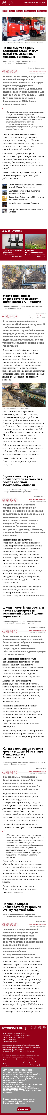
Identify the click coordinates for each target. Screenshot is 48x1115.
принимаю (23, 1109)
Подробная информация (10, 1067)
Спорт (43, 496)
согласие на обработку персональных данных (16, 1081)
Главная (31, 68)
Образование (41, 628)
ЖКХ (44, 313)
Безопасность (40, 68)
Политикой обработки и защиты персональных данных (18, 1087)
